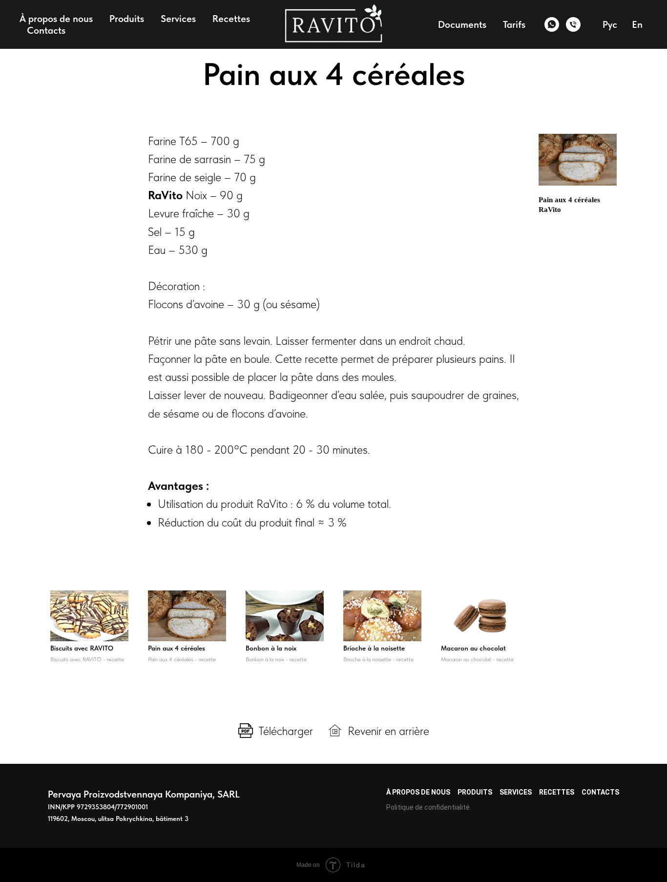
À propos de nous (56, 18)
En (637, 24)
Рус (610, 24)
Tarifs (514, 24)
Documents (462, 24)
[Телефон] (573, 24)
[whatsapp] (551, 24)
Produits (126, 18)
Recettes (231, 18)
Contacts (46, 30)
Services (178, 18)
